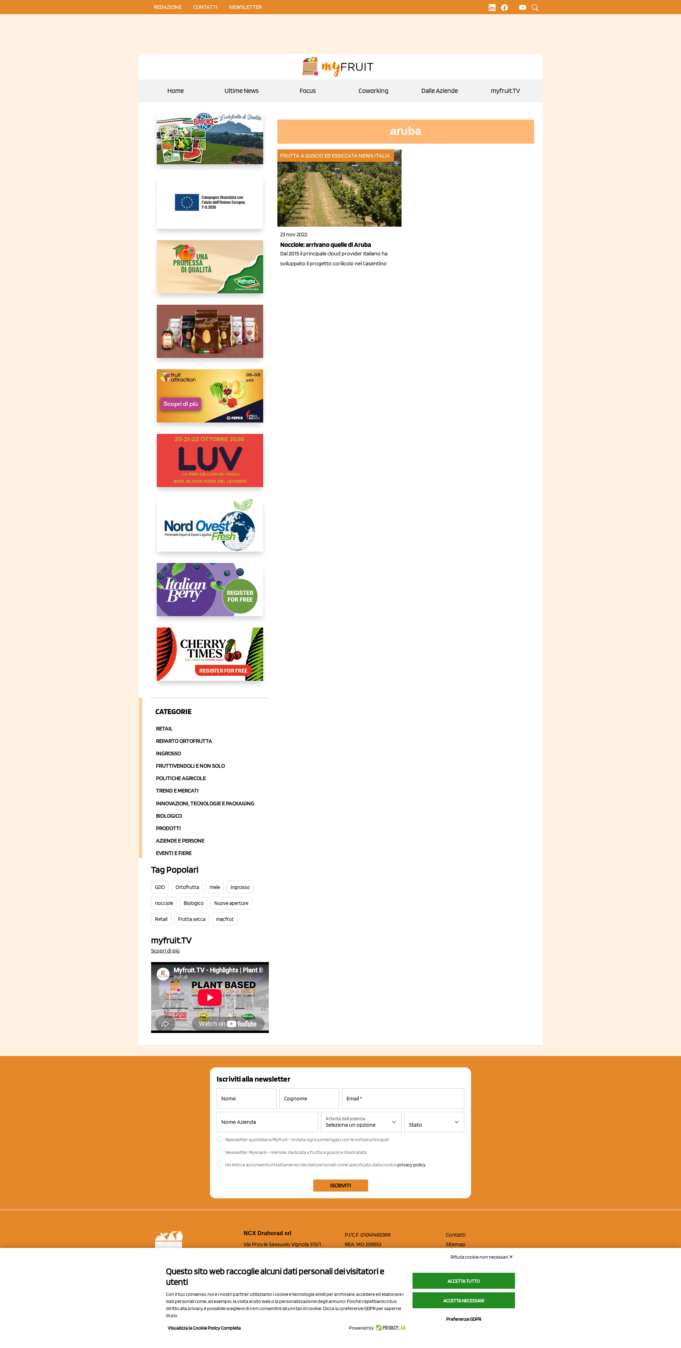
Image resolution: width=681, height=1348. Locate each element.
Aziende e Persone (180, 840)
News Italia (374, 155)
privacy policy (411, 1164)
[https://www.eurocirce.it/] (210, 143)
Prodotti (168, 828)
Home (175, 91)
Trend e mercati (177, 790)
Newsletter (245, 7)
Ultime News (242, 91)
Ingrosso (168, 753)
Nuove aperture (231, 903)
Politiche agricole (181, 778)
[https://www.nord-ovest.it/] (210, 530)
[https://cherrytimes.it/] (210, 660)
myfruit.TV (505, 91)
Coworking (373, 91)
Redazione (168, 7)
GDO (160, 887)
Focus (308, 91)
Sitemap (455, 1244)
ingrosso (240, 887)
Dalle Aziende (439, 91)
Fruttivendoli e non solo (190, 765)
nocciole (164, 903)
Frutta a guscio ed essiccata (319, 155)
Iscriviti (340, 1185)
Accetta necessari (463, 1300)
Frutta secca (191, 919)
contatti (205, 7)
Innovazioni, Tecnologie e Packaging (205, 803)
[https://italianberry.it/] (210, 595)
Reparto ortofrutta (184, 740)
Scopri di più (165, 950)
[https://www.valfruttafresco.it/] (210, 272)
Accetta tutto (464, 1281)
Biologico (169, 815)
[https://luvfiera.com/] (210, 466)
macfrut (225, 919)
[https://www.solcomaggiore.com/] (210, 208)
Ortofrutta (187, 887)
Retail (164, 728)
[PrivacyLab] (389, 1327)
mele (215, 887)
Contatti (455, 1234)
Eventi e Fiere (174, 853)
